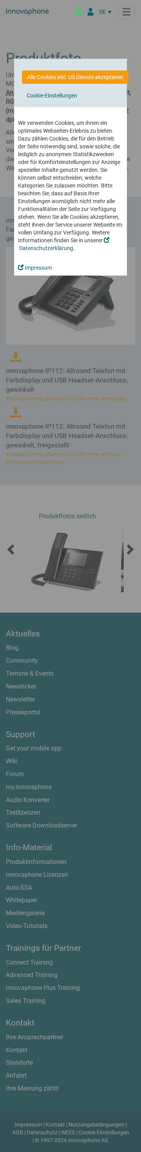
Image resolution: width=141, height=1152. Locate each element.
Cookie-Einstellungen (52, 95)
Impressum (38, 268)
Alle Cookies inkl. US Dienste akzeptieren (75, 77)
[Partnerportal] (90, 11)
